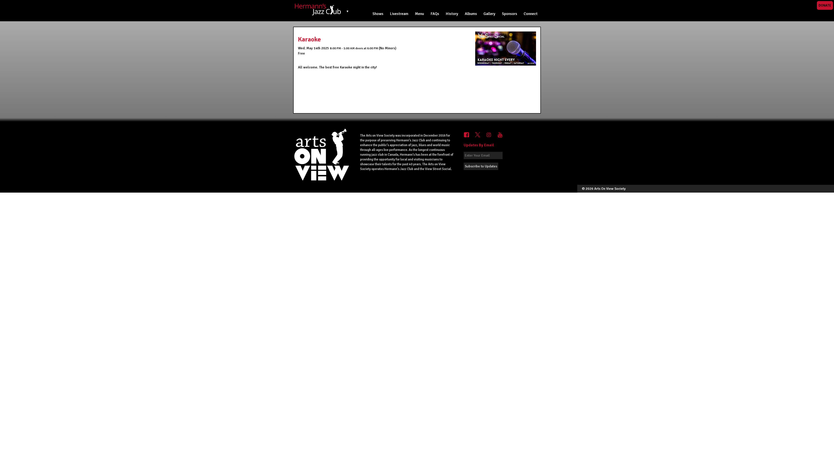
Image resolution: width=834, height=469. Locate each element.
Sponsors (509, 13)
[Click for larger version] (505, 48)
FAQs (434, 13)
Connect (531, 13)
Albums (471, 13)
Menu (419, 13)
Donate (825, 5)
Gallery (489, 13)
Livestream (399, 13)
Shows (377, 13)
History (452, 13)
